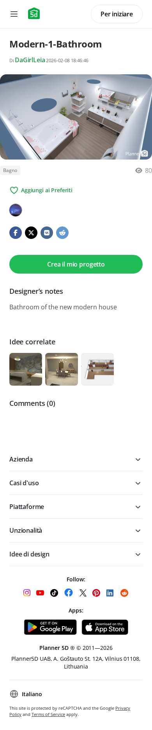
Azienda (21, 459)
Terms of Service (48, 714)
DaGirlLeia (30, 60)
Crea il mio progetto (76, 264)
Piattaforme (26, 506)
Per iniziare (117, 14)
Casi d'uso (24, 483)
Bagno (10, 170)
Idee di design (29, 554)
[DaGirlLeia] (15, 210)
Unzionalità (25, 530)
